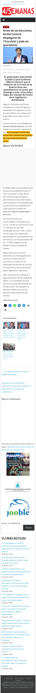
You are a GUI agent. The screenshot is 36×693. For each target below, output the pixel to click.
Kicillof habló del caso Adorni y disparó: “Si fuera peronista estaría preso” (8, 355)
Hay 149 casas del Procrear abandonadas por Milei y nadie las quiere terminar (15, 560)
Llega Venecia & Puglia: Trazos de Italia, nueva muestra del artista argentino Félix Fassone (16, 623)
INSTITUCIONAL (9, 678)
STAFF (16, 678)
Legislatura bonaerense (13, 72)
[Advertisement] (18, 167)
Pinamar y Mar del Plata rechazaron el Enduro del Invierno (12, 649)
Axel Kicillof (20, 69)
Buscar (29, 527)
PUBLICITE (18, 680)
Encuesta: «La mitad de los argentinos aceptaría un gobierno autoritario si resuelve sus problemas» (16, 387)
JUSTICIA (6, 27)
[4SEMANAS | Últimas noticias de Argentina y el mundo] (18, 8)
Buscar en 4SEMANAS (11, 523)
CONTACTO (28, 678)
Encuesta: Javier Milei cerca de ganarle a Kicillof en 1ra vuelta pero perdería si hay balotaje (23, 334)
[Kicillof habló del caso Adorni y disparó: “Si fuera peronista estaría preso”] (9, 346)
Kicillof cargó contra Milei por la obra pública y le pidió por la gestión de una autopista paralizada (9, 333)
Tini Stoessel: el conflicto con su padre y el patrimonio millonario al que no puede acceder (16, 597)
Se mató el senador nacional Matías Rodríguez (15, 373)
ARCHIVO (21, 678)
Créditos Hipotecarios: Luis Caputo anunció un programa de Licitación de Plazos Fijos (16, 572)
